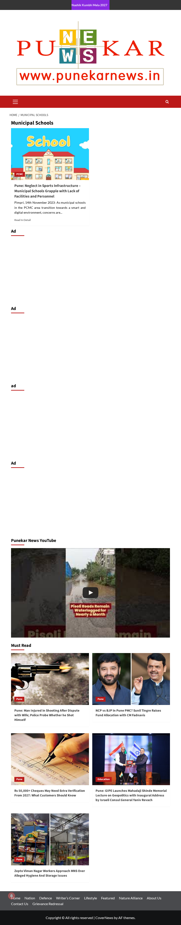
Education (104, 779)
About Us (154, 898)
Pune (19, 699)
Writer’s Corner (68, 898)
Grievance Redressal (47, 904)
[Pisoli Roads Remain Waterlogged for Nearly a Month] (90, 593)
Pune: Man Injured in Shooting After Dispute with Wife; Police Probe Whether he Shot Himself (46, 715)
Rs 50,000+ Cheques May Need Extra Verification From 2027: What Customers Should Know (49, 793)
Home (15, 898)
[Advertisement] (90, 270)
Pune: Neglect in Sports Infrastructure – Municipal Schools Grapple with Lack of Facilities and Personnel (47, 191)
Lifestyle (90, 898)
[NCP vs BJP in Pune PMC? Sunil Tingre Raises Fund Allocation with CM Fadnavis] (131, 679)
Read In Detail (22, 220)
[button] (15, 101)
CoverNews (104, 918)
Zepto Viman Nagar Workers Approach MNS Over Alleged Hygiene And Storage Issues (49, 873)
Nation (30, 898)
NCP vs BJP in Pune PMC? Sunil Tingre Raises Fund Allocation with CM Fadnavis (128, 713)
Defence (45, 898)
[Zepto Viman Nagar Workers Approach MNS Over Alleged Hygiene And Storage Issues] (50, 839)
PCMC (19, 174)
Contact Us (19, 904)
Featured (108, 898)
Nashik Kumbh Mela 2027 (89, 5)
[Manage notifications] (11, 895)
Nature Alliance (131, 898)
